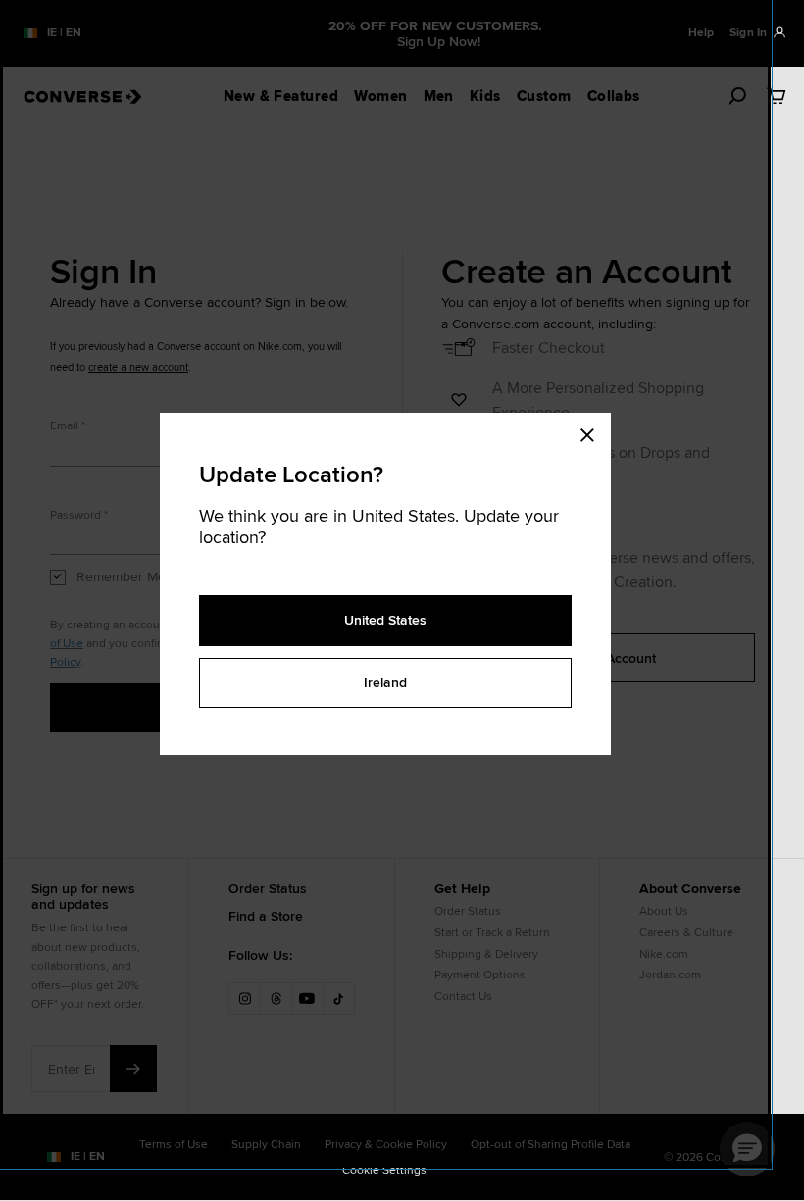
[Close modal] (593, 432)
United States (385, 619)
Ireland (385, 682)
